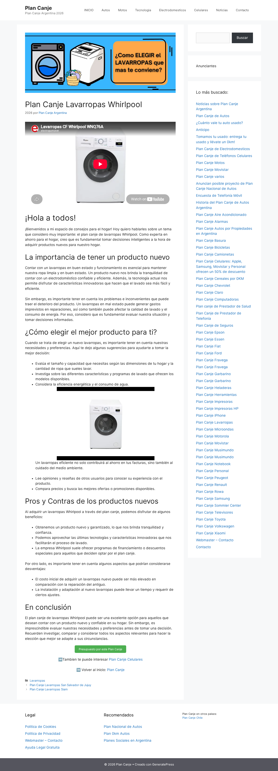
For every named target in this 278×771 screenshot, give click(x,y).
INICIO (88, 10)
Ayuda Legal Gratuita (42, 747)
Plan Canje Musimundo (215, 450)
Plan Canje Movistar (212, 170)
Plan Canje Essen (210, 339)
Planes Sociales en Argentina (127, 740)
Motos (122, 10)
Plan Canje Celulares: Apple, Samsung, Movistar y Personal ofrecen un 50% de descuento (220, 266)
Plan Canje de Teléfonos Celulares (224, 156)
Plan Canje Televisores (214, 512)
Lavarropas (37, 680)
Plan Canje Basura (211, 240)
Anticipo (202, 130)
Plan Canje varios (210, 177)
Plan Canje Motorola (212, 436)
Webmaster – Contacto (214, 540)
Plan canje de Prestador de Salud (223, 306)
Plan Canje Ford (209, 353)
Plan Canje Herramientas (216, 395)
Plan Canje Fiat (208, 346)
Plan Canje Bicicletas (213, 247)
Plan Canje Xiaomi (210, 533)
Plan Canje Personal (212, 471)
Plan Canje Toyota (211, 519)
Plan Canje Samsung (213, 498)
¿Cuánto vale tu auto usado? (219, 123)
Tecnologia (143, 10)
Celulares (201, 10)
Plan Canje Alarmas (212, 222)
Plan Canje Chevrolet (213, 285)
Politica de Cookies (40, 727)
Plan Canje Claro (209, 292)
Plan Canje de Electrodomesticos (223, 149)
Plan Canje (38, 8)
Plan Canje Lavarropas (214, 422)
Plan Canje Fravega (212, 360)
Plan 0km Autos (117, 733)
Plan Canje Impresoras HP (217, 408)
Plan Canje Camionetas (215, 254)
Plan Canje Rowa (210, 492)
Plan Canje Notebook (213, 464)
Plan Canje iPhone (211, 415)
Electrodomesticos (172, 10)
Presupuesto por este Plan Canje (100, 649)
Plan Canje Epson (210, 332)
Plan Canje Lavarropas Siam (49, 689)
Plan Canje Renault (211, 485)
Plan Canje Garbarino (213, 374)
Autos (106, 10)
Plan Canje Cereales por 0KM (220, 279)
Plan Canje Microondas (215, 429)
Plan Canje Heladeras (213, 388)
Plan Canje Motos (210, 163)
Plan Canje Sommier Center (218, 505)
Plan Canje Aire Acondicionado (221, 215)
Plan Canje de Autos (212, 116)
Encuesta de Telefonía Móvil (219, 195)
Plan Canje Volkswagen (215, 526)
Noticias (222, 10)
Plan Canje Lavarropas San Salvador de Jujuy (60, 685)
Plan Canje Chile (192, 717)
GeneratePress (163, 764)
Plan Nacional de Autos (123, 727)
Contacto (242, 10)
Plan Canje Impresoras (214, 402)
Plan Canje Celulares (126, 659)
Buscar (242, 38)
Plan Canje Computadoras (217, 299)
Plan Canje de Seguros (214, 325)
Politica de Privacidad (42, 733)
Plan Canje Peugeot (212, 478)
